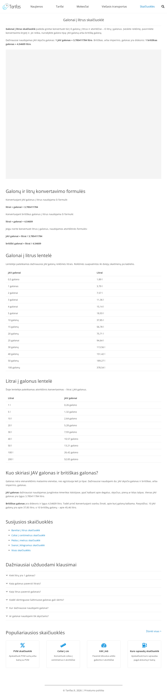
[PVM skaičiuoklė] (23, 644)
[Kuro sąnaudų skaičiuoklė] (144, 644)
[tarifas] (11, 6)
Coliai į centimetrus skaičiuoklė (28, 535)
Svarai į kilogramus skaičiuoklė (28, 545)
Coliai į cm (63, 651)
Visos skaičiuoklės (21, 550)
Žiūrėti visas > (153, 631)
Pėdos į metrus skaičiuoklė (25, 540)
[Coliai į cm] (63, 644)
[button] (65, 6)
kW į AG (103, 651)
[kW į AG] (103, 644)
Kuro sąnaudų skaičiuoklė (144, 651)
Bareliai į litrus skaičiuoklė (25, 530)
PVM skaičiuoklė (22, 651)
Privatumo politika (94, 690)
